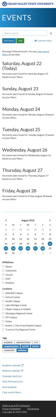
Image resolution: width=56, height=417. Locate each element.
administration (23, 342)
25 (20, 248)
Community (10, 270)
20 (35, 243)
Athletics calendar (11, 370)
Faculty (8, 274)
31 (42, 229)
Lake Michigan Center (15, 305)
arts (36, 342)
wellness (22, 350)
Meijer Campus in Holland (17, 309)
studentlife (9, 350)
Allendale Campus (13, 293)
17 (13, 243)
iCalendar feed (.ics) (12, 376)
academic (8, 342)
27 (13, 229)
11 (20, 239)
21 (42, 243)
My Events (9, 40)
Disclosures (33, 408)
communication (11, 346)
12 (28, 239)
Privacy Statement (11, 408)
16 (6, 243)
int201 (35, 346)
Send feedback (9, 387)
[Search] (51, 33)
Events (16, 17)
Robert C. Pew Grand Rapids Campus (23, 325)
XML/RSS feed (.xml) (12, 381)
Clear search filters (11, 392)
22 (50, 243)
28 (20, 229)
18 (20, 243)
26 (6, 229)
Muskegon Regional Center (18, 313)
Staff (7, 278)
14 (42, 239)
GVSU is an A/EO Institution (16, 405)
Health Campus (12, 301)
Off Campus (10, 317)
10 (13, 239)
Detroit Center (12, 297)
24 (13, 248)
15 (50, 239)
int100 (25, 346)
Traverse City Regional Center (20, 329)
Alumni (8, 266)
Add (20, 40)
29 (28, 229)
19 (28, 243)
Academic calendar (11, 365)
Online (8, 321)
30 (35, 229)
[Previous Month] (6, 220)
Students (9, 282)
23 (6, 248)
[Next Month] (50, 220)
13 (35, 239)
